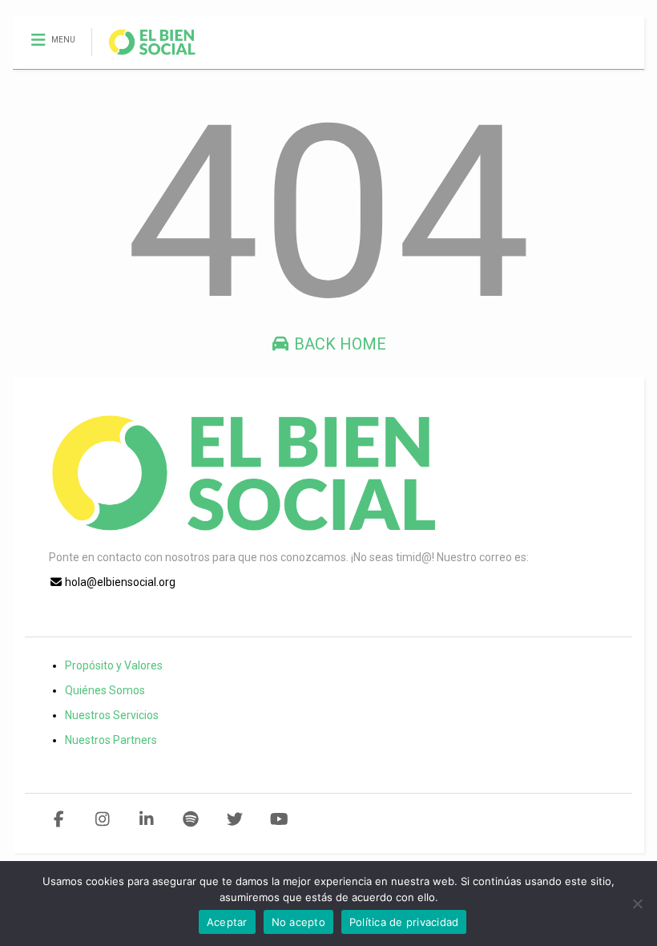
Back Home (338, 344)
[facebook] (59, 819)
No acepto (298, 922)
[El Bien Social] (143, 57)
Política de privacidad (404, 922)
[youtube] (279, 819)
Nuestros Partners (111, 740)
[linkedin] (147, 819)
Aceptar (227, 922)
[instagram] (103, 819)
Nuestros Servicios (112, 715)
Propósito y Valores (114, 665)
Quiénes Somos (105, 690)
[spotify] (191, 819)
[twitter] (235, 819)
